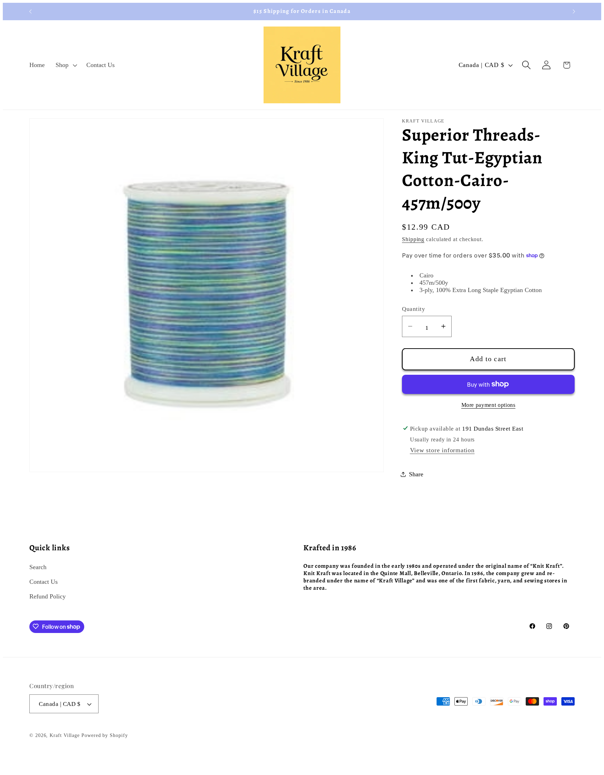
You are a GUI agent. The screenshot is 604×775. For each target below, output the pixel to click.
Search (37, 566)
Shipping (413, 239)
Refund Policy (47, 596)
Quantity (413, 309)
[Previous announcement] (30, 11)
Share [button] (416, 473)
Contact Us (43, 581)
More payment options (488, 405)
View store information (442, 449)
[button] (65, 64)
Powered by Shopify (104, 735)
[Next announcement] (574, 11)
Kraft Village (65, 735)
